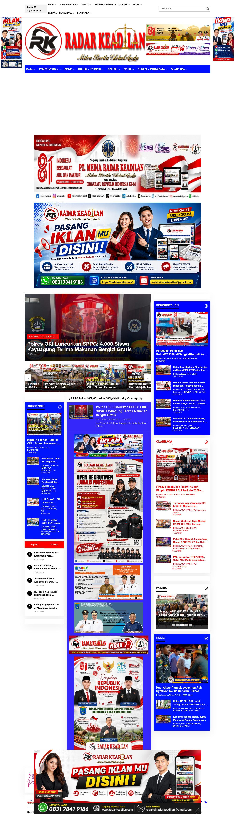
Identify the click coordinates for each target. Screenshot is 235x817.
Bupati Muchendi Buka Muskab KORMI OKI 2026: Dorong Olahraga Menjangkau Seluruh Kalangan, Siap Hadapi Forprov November (190, 522)
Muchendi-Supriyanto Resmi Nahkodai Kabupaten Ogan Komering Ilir (45, 593)
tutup (37, 751)
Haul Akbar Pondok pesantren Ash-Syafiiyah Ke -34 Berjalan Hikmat (179, 689)
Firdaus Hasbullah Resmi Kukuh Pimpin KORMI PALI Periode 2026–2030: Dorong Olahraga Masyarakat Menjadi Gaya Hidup (179, 488)
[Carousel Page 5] (190, 625)
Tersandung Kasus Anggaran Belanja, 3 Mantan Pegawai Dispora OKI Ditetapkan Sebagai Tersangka (47, 580)
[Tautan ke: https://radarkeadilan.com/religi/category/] (206, 638)
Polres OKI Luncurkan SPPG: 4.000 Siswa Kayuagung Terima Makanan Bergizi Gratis (79, 346)
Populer (34, 544)
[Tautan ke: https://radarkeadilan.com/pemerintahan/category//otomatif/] (206, 306)
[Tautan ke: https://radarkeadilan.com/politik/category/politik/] (206, 588)
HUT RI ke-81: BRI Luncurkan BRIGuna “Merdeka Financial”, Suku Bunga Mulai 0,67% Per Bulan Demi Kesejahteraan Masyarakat (51, 501)
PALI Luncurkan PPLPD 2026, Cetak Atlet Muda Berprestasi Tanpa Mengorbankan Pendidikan (189, 558)
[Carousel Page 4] (186, 625)
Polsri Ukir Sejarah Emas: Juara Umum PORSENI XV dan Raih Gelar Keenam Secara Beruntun (190, 540)
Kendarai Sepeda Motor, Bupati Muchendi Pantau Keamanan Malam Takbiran (189, 718)
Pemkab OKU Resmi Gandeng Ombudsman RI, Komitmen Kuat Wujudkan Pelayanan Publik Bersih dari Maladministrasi (190, 420)
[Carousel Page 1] (173, 625)
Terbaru (54, 544)
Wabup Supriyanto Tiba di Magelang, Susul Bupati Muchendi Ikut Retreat (46, 606)
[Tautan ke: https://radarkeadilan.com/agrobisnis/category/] (60, 407)
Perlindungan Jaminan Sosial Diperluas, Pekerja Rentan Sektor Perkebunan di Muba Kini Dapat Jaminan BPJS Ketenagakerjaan (190, 384)
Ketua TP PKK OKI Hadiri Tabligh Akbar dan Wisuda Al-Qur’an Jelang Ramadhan (189, 703)
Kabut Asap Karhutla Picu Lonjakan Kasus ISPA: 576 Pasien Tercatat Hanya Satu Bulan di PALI (190, 368)
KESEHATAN (36, 336)
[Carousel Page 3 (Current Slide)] (182, 625)
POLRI (53, 336)
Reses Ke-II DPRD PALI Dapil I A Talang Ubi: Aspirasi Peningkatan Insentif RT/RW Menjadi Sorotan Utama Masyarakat (180, 613)
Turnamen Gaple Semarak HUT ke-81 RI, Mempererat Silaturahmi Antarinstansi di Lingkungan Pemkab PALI (189, 504)
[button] (207, 9)
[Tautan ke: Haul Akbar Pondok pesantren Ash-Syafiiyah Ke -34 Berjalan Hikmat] (182, 663)
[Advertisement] (117, 99)
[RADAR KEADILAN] (85, 41)
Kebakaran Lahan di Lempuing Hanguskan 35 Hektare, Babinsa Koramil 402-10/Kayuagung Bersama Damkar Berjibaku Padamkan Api (51, 460)
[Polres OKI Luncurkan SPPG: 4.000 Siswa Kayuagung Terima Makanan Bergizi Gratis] (103, 426)
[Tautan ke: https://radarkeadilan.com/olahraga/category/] (206, 442)
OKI (47, 336)
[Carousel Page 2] (178, 625)
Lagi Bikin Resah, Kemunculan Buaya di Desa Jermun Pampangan (45, 567)
